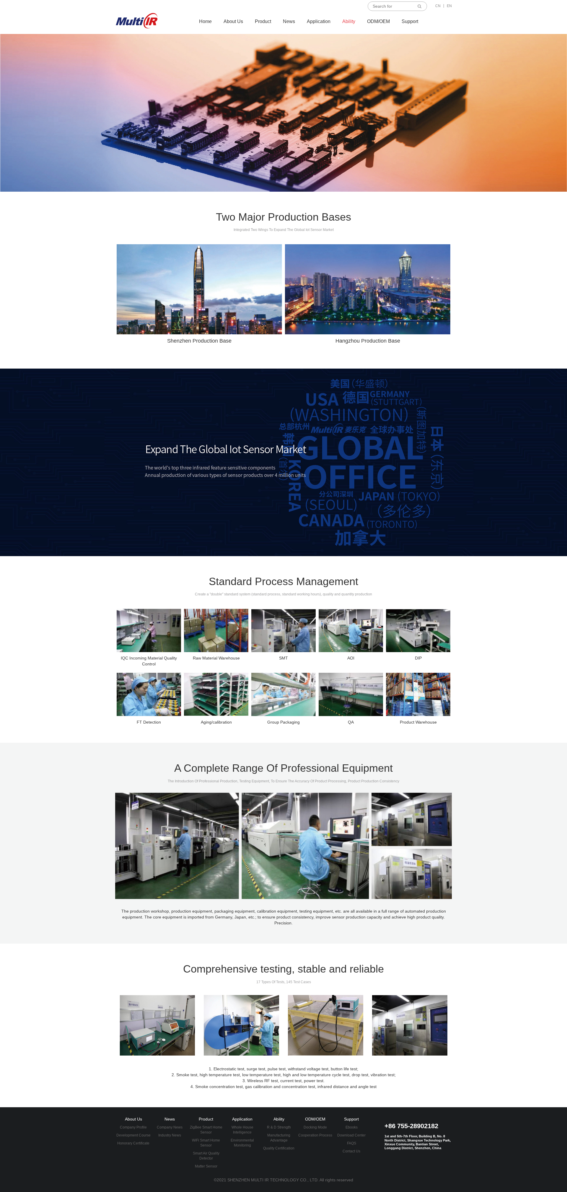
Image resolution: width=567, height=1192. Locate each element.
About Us (233, 21)
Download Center (351, 1135)
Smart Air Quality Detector (206, 1155)
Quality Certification (278, 1148)
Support (410, 21)
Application (318, 21)
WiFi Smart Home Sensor (206, 1142)
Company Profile (133, 1127)
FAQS (351, 1143)
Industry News (169, 1135)
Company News (170, 1127)
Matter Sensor (206, 1166)
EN (449, 6)
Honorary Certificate (133, 1143)
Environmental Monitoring (242, 1142)
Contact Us (351, 1151)
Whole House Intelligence (242, 1129)
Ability (348, 21)
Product (263, 21)
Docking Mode (315, 1127)
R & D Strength (279, 1127)
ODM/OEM (378, 21)
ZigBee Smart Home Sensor (206, 1129)
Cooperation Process (315, 1135)
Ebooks (352, 1127)
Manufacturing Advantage (278, 1137)
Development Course (133, 1135)
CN (438, 6)
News (289, 21)
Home (205, 21)
